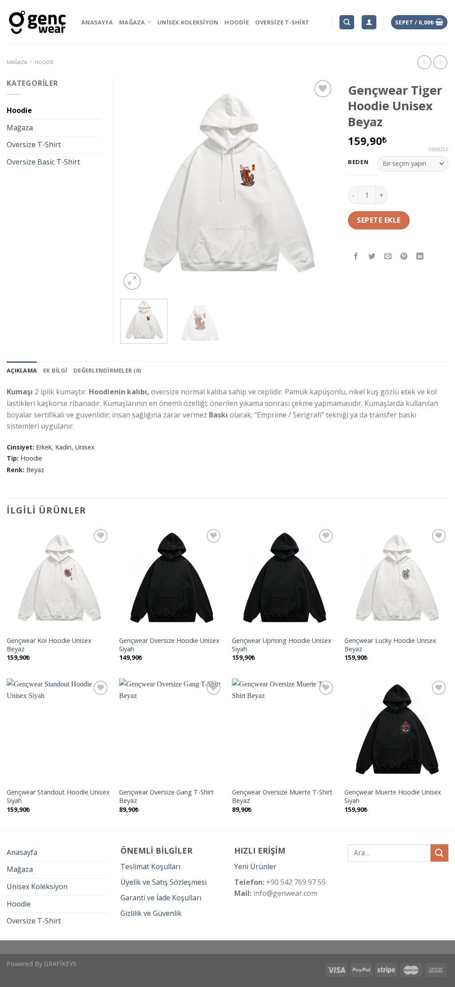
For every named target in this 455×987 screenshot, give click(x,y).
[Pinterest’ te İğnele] (404, 256)
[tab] (22, 370)
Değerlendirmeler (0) (107, 370)
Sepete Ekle (378, 220)
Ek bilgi (55, 370)
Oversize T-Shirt (282, 22)
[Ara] (346, 22)
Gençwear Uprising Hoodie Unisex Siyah (281, 645)
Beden (358, 162)
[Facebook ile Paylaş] (356, 256)
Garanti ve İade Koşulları (160, 898)
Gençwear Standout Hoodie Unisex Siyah (58, 796)
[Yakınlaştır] (132, 281)
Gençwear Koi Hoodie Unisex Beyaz (49, 645)
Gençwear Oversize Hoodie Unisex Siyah (169, 645)
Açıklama (22, 370)
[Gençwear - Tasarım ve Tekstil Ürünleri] (37, 22)
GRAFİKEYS (60, 963)
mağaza (17, 62)
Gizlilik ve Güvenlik (151, 913)
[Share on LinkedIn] (420, 256)
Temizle (438, 149)
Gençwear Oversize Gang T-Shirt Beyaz (166, 796)
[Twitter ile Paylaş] (372, 256)
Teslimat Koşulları (150, 866)
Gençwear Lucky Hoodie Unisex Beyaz (390, 645)
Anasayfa (97, 22)
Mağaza (132, 22)
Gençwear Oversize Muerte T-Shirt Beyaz (282, 796)
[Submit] (439, 853)
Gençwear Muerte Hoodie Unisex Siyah (392, 796)
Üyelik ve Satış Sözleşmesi (163, 882)
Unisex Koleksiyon (187, 22)
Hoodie (236, 22)
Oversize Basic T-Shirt (43, 162)
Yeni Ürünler (255, 866)
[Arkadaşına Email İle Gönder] (388, 256)
